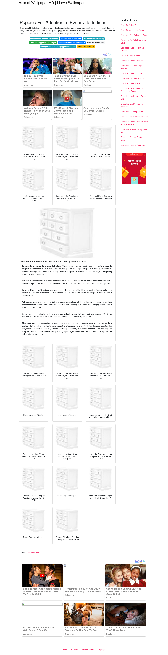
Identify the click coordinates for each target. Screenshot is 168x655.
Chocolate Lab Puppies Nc (132, 60)
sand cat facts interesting (94, 38)
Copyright (102, 649)
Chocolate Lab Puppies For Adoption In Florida (132, 89)
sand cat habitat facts (95, 42)
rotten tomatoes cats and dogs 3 (72, 42)
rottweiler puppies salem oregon (43, 42)
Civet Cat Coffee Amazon (131, 25)
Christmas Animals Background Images (134, 130)
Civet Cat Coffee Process (131, 83)
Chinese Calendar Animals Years (134, 116)
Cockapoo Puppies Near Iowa (133, 145)
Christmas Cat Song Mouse (132, 78)
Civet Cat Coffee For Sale (131, 73)
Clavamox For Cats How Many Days (133, 41)
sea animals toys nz (86, 46)
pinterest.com (33, 552)
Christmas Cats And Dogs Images (131, 67)
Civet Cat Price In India (130, 55)
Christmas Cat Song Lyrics (132, 111)
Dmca (64, 649)
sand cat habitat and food (71, 38)
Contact (74, 649)
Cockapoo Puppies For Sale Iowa (132, 138)
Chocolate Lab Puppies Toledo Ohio (133, 97)
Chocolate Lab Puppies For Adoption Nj (132, 105)
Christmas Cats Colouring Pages (134, 35)
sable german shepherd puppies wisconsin (57, 46)
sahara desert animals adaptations (44, 38)
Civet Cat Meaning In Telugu (132, 30)
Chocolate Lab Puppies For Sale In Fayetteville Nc (134, 123)
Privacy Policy (88, 649)
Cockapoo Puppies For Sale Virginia (132, 49)
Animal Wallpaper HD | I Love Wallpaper (52, 2)
